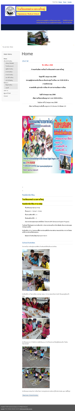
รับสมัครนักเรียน (28, 195)
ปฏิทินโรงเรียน (9, 69)
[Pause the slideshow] (69, 38)
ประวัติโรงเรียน (9, 77)
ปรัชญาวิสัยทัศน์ (10, 63)
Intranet (6, 96)
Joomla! (2, 408)
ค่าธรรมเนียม (9, 72)
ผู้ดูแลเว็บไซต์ (7, 93)
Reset (64, 2)
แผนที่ (7, 88)
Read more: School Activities (30, 395)
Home (5, 58)
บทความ (6, 90)
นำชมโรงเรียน (9, 74)
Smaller (70, 2)
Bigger (60, 2)
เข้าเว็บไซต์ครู (9, 80)
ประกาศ (25, 61)
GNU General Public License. (26, 408)
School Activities (28, 243)
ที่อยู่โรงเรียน (9, 85)
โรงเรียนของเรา (10, 66)
